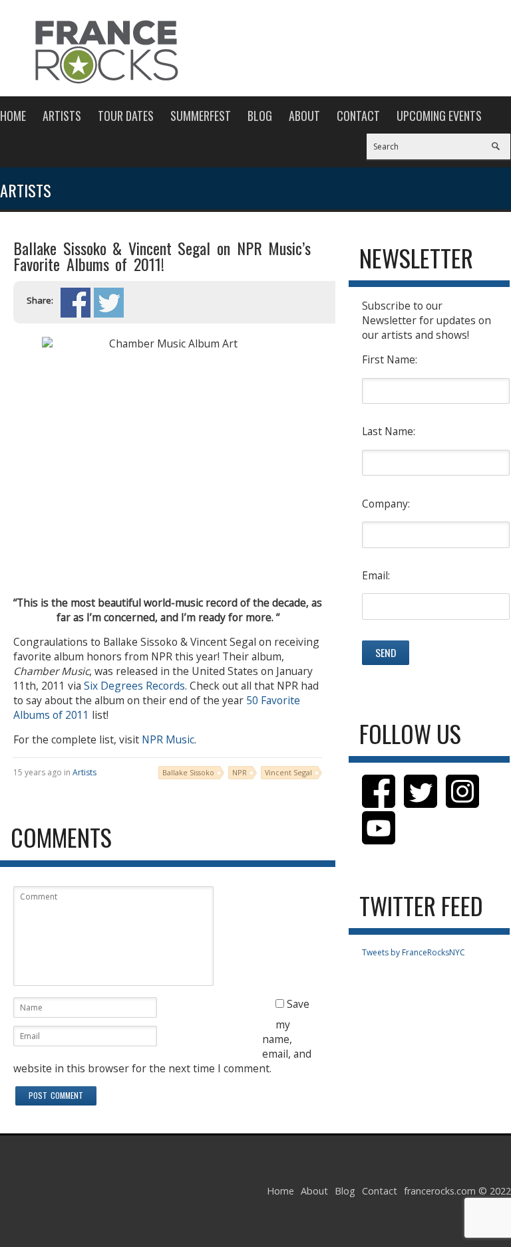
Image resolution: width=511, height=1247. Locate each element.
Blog (260, 115)
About (304, 115)
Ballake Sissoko (188, 772)
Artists (62, 115)
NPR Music (168, 739)
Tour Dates (126, 115)
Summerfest (200, 115)
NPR (239, 772)
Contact (358, 115)
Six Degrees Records (134, 685)
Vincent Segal (288, 772)
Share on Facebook (75, 303)
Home (13, 115)
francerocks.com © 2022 (457, 1191)
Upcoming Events (439, 115)
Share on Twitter (109, 303)
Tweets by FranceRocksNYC (413, 952)
